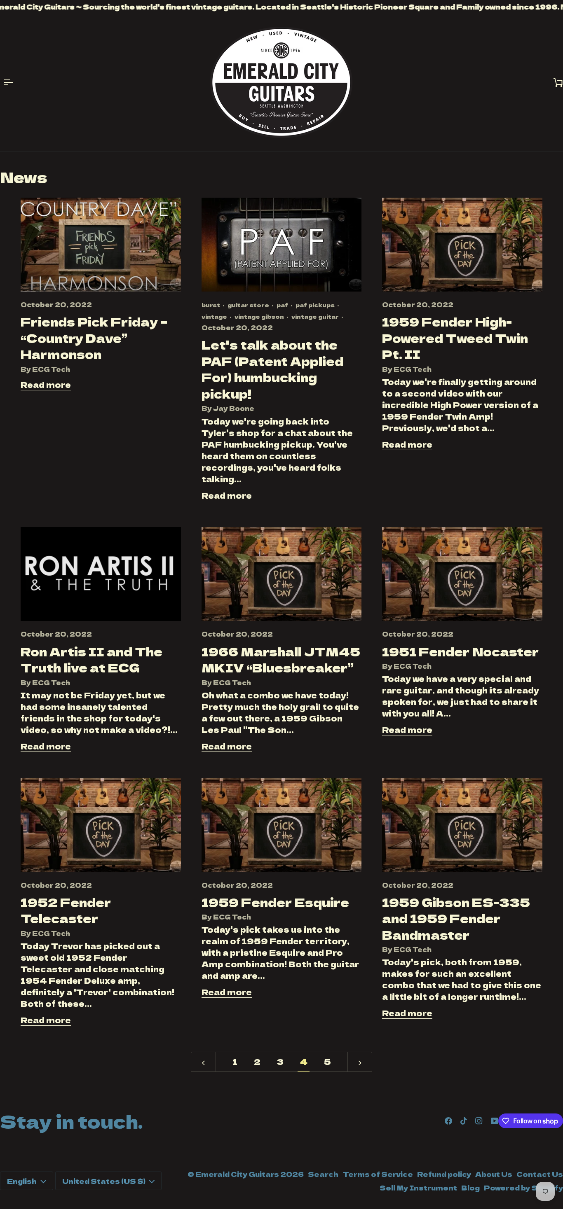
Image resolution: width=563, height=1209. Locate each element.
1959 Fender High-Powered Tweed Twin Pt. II (455, 337)
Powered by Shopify (523, 1188)
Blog (470, 1188)
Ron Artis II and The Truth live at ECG (91, 659)
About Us (493, 1174)
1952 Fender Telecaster (66, 910)
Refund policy (444, 1174)
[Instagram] (479, 1121)
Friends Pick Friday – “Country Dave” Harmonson (94, 337)
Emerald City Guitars (237, 1174)
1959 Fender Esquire (275, 902)
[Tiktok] (463, 1121)
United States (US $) (103, 1181)
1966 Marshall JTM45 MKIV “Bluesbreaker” (281, 659)
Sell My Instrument (418, 1188)
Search (323, 1174)
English (22, 1181)
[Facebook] (448, 1121)
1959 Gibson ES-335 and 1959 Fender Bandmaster (456, 918)
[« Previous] (203, 1062)
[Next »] (360, 1062)
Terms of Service (377, 1174)
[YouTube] (494, 1121)
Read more (46, 384)
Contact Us (539, 1174)
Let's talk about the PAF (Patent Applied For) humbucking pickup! (272, 369)
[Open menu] (12, 82)
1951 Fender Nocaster (460, 651)
